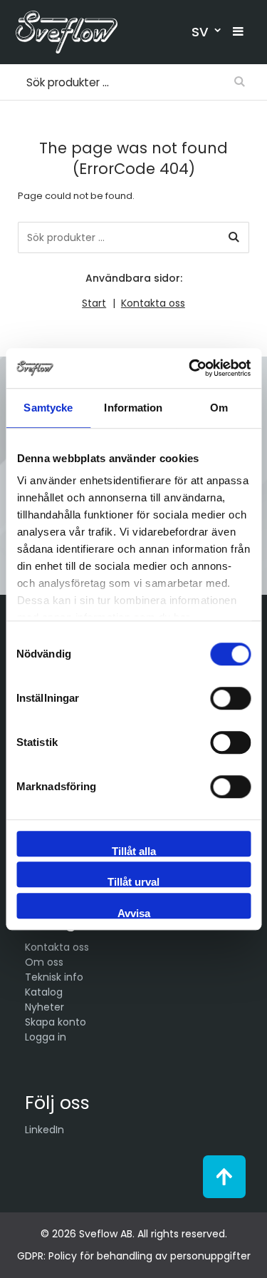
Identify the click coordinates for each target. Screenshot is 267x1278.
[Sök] (233, 237)
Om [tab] (219, 408)
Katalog (44, 992)
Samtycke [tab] (48, 408)
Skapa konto (55, 1022)
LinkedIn (44, 1130)
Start (94, 303)
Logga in (45, 1037)
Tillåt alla (134, 851)
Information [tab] (133, 408)
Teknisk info (54, 977)
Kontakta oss (153, 303)
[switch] (230, 698)
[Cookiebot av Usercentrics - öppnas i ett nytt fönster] (190, 368)
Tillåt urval (133, 881)
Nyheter (44, 1007)
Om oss (44, 962)
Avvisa (133, 913)
